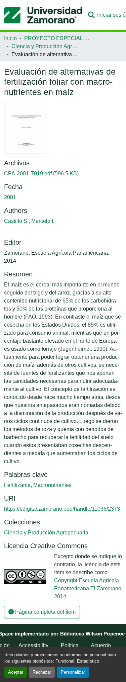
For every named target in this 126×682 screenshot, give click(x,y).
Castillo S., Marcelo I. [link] (29, 221)
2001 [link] (10, 197)
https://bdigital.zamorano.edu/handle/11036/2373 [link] (62, 509)
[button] (43, 15)
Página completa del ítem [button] (45, 612)
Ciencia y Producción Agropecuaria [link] (45, 46)
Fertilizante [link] (17, 485)
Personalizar (73, 672)
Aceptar (15, 672)
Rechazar (42, 672)
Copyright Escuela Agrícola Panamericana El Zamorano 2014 (87, 588)
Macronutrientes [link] (52, 485)
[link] (63, 174)
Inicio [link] (10, 38)
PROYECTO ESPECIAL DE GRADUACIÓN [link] (57, 38)
